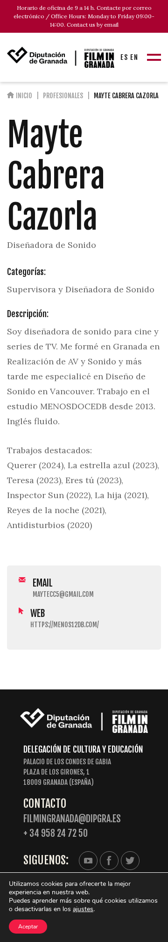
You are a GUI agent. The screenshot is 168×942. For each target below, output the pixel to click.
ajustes (83, 909)
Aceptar (28, 926)
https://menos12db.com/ (64, 625)
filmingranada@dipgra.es (72, 819)
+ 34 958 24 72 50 (55, 833)
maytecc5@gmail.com (63, 594)
